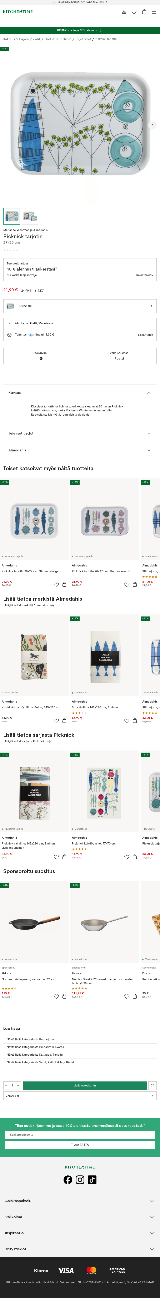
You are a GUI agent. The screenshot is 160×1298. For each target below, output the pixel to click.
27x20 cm (12, 1095)
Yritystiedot (15, 1249)
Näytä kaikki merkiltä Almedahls (26, 605)
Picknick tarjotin (106, 39)
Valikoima (13, 1216)
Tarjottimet (83, 39)
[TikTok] (92, 1180)
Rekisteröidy (144, 275)
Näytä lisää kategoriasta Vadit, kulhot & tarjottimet (40, 1062)
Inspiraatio (14, 1232)
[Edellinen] (7, 125)
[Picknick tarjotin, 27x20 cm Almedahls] (80, 125)
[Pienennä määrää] (6, 1085)
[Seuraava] (152, 125)
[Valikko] (154, 12)
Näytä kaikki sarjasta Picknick (24, 741)
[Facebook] (68, 1180)
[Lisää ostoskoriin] (64, 584)
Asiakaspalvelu (18, 1200)
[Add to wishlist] (56, 584)
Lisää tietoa (145, 334)
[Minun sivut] (124, 12)
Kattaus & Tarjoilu (16, 39)
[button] (10, 250)
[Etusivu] (17, 11)
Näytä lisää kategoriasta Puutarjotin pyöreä (35, 1047)
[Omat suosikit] (134, 12)
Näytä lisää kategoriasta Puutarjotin (30, 1039)
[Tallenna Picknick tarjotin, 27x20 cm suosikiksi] (152, 1085)
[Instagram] (80, 1180)
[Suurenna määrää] (18, 1085)
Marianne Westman (16, 230)
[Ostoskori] (144, 12)
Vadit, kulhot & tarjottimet (52, 39)
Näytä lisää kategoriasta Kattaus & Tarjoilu (35, 1054)
